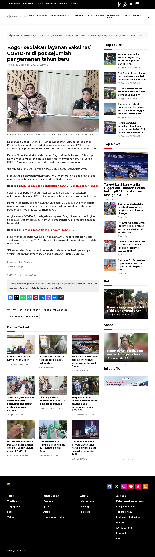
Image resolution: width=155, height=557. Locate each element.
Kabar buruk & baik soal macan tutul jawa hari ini (125, 352)
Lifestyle (80, 15)
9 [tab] (144, 360)
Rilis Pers (75, 3)
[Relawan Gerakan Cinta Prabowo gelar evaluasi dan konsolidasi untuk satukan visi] (110, 227)
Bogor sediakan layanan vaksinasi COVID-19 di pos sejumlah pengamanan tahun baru (95, 35)
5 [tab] (135, 320)
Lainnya (137, 15)
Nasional (42, 15)
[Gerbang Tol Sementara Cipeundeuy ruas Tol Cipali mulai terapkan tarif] (110, 264)
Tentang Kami (124, 511)
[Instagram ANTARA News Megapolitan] (131, 3)
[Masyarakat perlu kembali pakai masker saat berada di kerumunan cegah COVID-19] (85, 385)
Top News (63, 3)
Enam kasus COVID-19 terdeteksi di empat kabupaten (51, 359)
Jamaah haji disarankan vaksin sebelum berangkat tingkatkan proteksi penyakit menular (20, 403)
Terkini (39, 3)
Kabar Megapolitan (60, 15)
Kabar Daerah (51, 496)
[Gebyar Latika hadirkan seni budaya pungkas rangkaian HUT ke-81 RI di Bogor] (110, 208)
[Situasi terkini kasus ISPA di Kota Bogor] (21, 344)
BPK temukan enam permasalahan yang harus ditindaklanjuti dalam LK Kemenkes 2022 (84, 448)
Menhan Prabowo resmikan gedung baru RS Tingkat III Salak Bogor (52, 446)
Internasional (87, 501)
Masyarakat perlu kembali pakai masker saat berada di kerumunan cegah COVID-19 (84, 403)
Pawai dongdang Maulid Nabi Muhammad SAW (125, 309)
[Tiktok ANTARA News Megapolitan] (119, 5)
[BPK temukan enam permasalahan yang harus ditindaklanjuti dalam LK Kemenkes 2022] (85, 429)
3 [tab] (125, 320)
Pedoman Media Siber (128, 517)
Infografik (112, 368)
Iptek (90, 15)
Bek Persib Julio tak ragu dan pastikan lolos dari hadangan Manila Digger (132, 76)
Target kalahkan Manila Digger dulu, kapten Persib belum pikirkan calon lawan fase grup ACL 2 (124, 190)
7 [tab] (135, 360)
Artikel (100, 15)
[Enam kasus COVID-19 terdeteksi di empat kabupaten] (53, 344)
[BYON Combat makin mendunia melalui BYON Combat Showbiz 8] (110, 93)
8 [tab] (139, 360)
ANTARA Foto (124, 527)
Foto (108, 281)
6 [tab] (130, 360)
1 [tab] (116, 320)
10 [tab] (125, 364)
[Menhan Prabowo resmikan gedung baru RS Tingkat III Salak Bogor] (53, 429)
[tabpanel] (126, 303)
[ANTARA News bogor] (17, 16)
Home (31, 15)
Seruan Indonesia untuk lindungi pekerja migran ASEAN (125, 445)
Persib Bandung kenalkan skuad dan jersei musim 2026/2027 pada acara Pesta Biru (131, 128)
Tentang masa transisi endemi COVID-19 (47, 230)
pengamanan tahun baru (23, 316)
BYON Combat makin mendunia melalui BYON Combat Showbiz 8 (132, 91)
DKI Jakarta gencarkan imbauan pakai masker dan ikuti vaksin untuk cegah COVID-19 (20, 446)
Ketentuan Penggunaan (130, 501)
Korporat (121, 533)
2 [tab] (121, 320)
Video (108, 325)
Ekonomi (48, 501)
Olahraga (85, 506)
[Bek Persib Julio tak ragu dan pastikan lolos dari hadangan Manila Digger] (110, 77)
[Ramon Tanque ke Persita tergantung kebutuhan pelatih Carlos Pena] (110, 58)
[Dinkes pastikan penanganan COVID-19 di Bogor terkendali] (53, 385)
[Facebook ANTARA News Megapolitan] (119, 3)
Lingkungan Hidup (113, 16)
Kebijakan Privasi (125, 506)
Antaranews (14, 3)
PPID (119, 538)
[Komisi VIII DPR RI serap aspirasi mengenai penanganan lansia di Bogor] (85, 344)
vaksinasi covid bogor (26, 310)
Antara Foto (28, 3)
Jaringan (121, 496)
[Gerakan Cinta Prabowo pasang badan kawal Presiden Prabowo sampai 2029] (110, 245)
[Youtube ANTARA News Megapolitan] (137, 3)
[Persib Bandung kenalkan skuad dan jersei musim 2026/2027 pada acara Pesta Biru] (110, 127)
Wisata (126, 15)
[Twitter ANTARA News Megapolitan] (125, 3)
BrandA (120, 522)
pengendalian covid (55, 310)
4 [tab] (130, 320)
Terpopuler (51, 3)
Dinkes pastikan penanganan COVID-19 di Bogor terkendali (60, 185)
